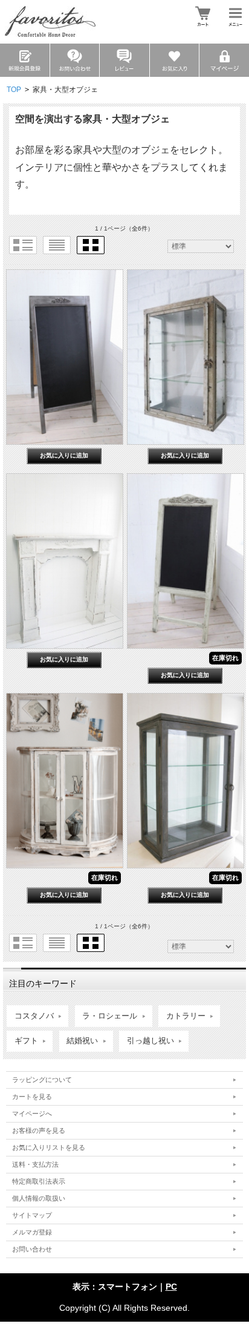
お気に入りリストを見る (48, 1147)
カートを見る (32, 1096)
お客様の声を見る (38, 1130)
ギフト (26, 1041)
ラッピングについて (42, 1079)
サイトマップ (32, 1215)
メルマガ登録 (32, 1232)
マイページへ (32, 1113)
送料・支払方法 (35, 1164)
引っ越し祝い (150, 1041)
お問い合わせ (32, 1249)
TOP (14, 89)
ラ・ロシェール (109, 1016)
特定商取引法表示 (38, 1181)
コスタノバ (34, 1016)
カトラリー (185, 1016)
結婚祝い (82, 1041)
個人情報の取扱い (38, 1198)
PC (171, 1286)
